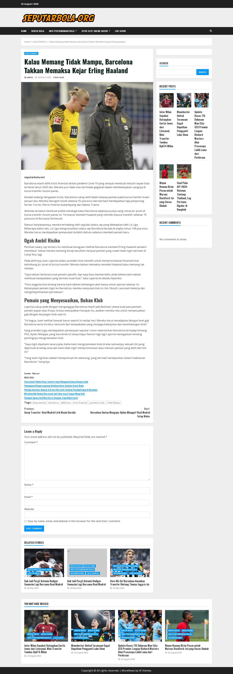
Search (163, 63)
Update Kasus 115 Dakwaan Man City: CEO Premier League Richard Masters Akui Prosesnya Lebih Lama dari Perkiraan (201, 134)
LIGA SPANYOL (31, 53)
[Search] (211, 31)
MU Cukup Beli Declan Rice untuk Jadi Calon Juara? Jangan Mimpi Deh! (54, 393)
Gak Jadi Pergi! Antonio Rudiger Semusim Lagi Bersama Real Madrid (44, 563)
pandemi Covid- (97, 402)
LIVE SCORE (120, 31)
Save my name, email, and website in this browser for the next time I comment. (74, 521)
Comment (31, 442)
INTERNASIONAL (77, 573)
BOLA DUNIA (46, 570)
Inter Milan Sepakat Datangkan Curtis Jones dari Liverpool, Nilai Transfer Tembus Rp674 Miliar (166, 129)
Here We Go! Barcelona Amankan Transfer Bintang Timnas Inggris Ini (130, 563)
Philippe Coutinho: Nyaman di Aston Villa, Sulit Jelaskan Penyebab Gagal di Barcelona (60, 389)
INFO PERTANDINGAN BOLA (61, 31)
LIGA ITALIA (58, 638)
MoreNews (128, 670)
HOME (24, 31)
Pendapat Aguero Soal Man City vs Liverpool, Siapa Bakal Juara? (51, 397)
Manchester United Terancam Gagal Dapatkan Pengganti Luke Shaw (93, 626)
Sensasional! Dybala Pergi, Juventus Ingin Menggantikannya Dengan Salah (56, 381)
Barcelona (53, 402)
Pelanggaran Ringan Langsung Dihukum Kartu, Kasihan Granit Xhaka (54, 385)
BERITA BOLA (37, 31)
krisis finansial (80, 402)
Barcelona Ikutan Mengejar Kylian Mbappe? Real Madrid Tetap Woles (120, 412)
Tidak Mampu (113, 402)
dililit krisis (66, 402)
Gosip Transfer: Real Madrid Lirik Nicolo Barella (50, 410)
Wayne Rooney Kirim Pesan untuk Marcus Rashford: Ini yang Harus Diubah (166, 194)
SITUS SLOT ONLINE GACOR (95, 31)
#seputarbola (39, 402)
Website (29, 509)
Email (28, 497)
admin (30, 77)
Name (28, 484)
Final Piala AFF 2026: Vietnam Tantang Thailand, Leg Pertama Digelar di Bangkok (184, 196)
